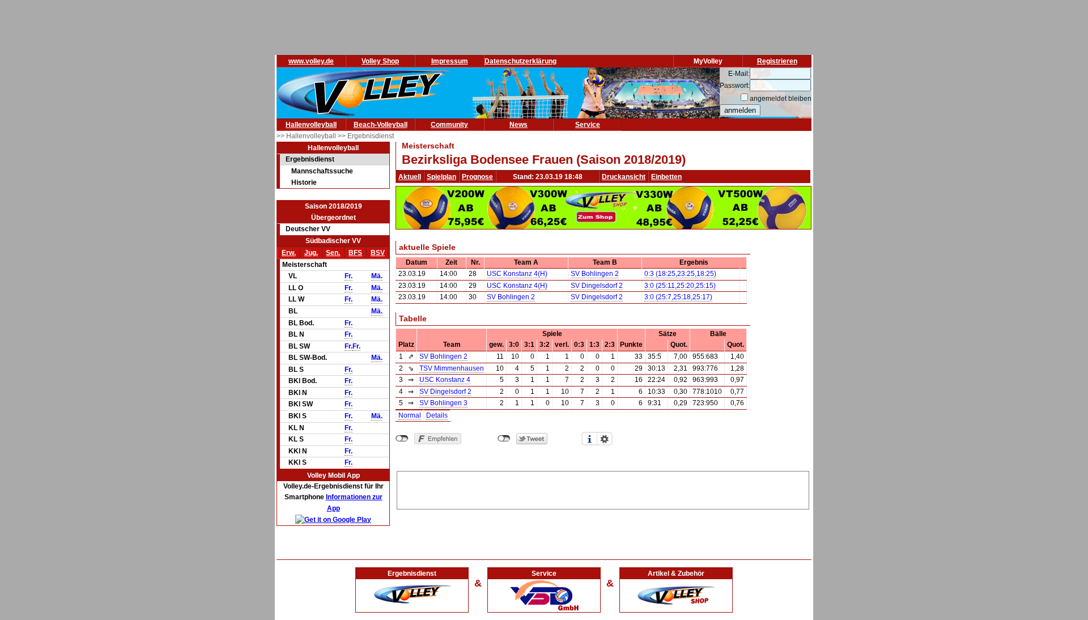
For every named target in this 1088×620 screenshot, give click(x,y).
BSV (378, 253)
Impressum (449, 61)
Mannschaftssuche (322, 171)
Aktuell (409, 177)
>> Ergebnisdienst (366, 136)
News (518, 125)
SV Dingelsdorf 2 (597, 286)
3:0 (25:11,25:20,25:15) (680, 286)
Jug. (311, 253)
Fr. (348, 276)
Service (587, 125)
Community (449, 125)
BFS (355, 253)
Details (437, 415)
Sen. (333, 253)
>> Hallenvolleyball (307, 136)
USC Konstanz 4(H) (517, 274)
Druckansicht (623, 177)
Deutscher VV (308, 229)
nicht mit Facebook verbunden (402, 438)
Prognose (477, 177)
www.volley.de (311, 61)
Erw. (289, 253)
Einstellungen (605, 438)
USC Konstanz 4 (444, 380)
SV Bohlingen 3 (443, 403)
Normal (409, 415)
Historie (304, 182)
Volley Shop (380, 61)
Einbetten (666, 177)
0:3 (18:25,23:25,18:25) (680, 274)
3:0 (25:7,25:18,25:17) (678, 297)
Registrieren (777, 61)
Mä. (376, 276)
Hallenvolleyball (311, 125)
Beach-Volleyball (380, 125)
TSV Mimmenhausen (451, 368)
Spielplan (441, 177)
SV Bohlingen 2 (595, 274)
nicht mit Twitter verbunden (504, 438)
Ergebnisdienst (310, 159)
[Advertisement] (603, 489)
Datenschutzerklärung (520, 61)
